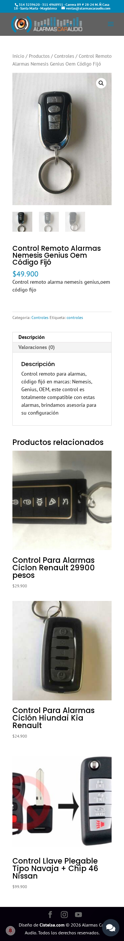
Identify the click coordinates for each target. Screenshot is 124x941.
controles (75, 317)
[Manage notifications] (10, 930)
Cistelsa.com (52, 925)
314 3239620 (29, 4)
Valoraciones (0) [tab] (36, 347)
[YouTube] (78, 915)
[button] (101, 83)
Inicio (18, 56)
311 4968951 (52, 4)
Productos (39, 56)
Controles (64, 56)
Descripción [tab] (31, 337)
